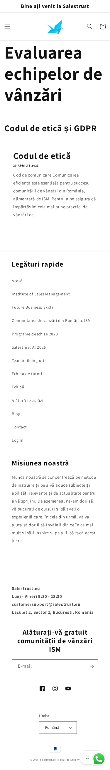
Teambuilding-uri (28, 360)
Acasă (17, 280)
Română (52, 727)
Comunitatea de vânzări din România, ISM (51, 320)
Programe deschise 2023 (35, 334)
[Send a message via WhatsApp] (99, 759)
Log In (18, 440)
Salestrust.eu (48, 759)
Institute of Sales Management (41, 294)
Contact (19, 427)
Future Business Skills (32, 307)
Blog (16, 413)
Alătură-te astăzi (27, 400)
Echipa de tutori (27, 373)
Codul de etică (42, 155)
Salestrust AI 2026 (29, 347)
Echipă (18, 387)
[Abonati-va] (91, 666)
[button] (7, 26)
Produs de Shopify (68, 759)
